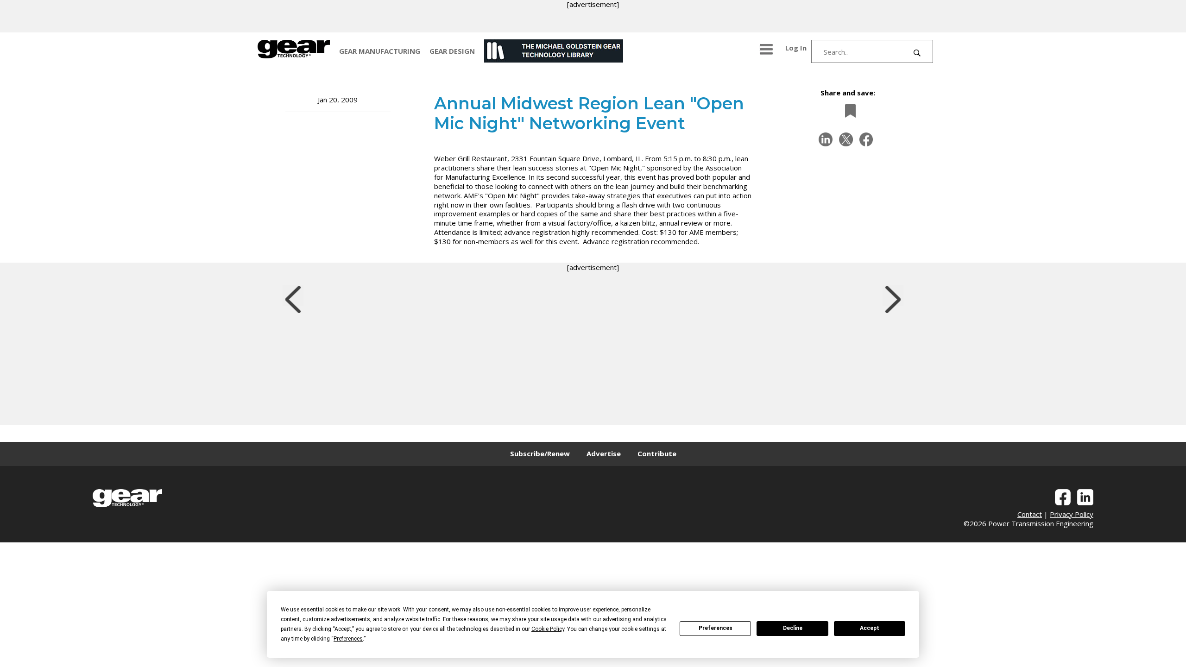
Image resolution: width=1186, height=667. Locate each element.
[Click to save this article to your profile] (848, 110)
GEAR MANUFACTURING (379, 51)
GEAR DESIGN (452, 51)
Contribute (656, 453)
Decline (792, 628)
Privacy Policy (1071, 514)
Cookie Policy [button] (547, 629)
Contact (1029, 514)
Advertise (604, 453)
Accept (869, 628)
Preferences (715, 628)
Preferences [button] (348, 639)
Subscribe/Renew (540, 453)
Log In (796, 47)
